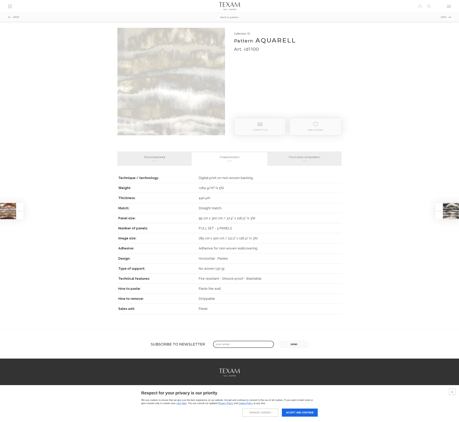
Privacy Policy (225, 403)
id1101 (443, 17)
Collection (242, 33)
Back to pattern (229, 17)
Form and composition (304, 157)
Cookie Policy (245, 403)
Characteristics (229, 157)
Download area (154, 157)
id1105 (16, 17)
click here (181, 403)
